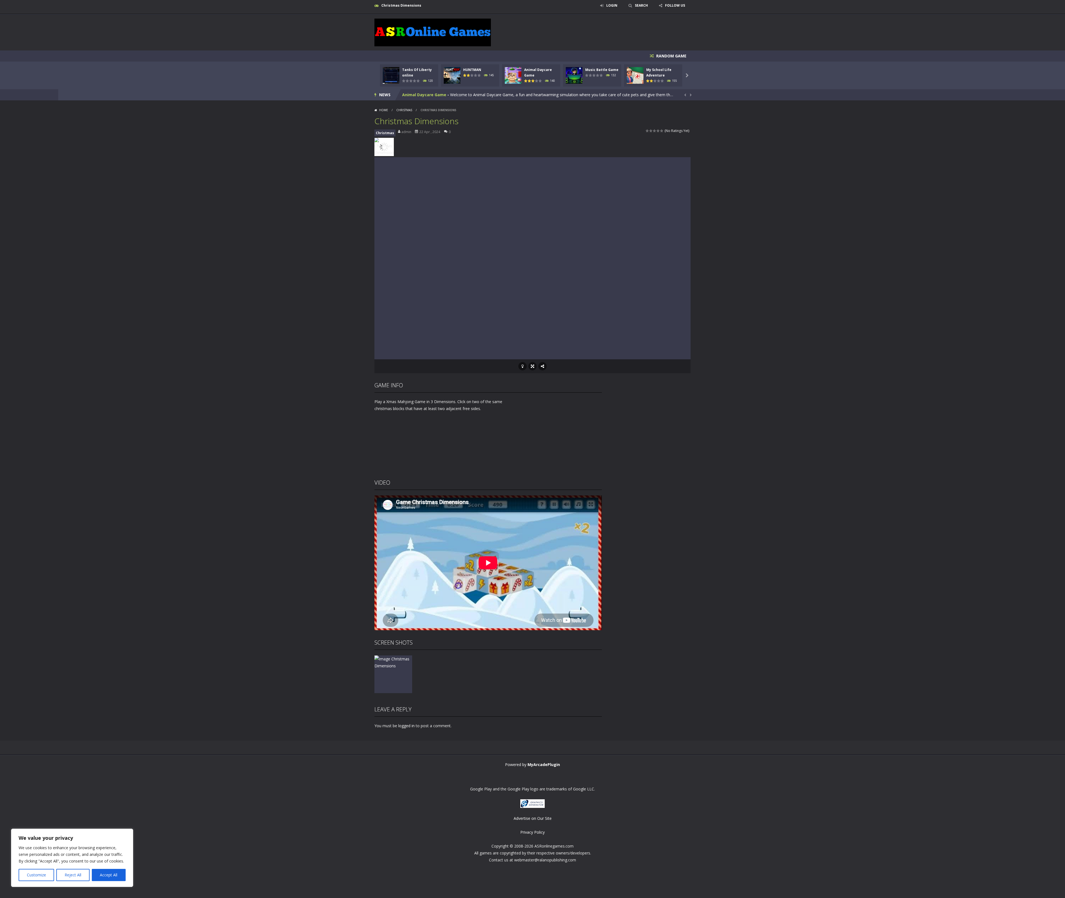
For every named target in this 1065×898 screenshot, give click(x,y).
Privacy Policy (532, 832)
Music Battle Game (601, 69)
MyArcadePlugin (544, 764)
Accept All (108, 874)
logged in (406, 725)
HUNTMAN (472, 69)
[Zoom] (393, 662)
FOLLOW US (675, 5)
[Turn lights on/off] (522, 366)
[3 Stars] (654, 130)
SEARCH (641, 5)
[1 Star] (647, 130)
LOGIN (611, 5)
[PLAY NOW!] (391, 75)
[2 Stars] (651, 130)
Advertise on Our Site (533, 818)
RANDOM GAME (670, 55)
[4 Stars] (658, 130)
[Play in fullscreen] (532, 366)
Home (383, 110)
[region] (72, 858)
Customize (36, 874)
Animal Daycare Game (424, 94)
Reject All (73, 874)
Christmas (404, 110)
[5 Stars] (662, 130)
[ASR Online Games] (432, 32)
